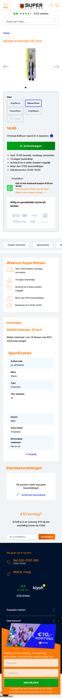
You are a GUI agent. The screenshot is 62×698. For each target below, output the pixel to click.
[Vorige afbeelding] (6, 67)
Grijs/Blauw (33, 111)
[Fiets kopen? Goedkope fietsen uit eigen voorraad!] (31, 7)
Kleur (9, 97)
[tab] (25, 87)
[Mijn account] (51, 7)
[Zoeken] (55, 21)
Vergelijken (17, 178)
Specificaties (43, 245)
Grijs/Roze (15, 103)
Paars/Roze (15, 111)
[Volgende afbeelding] (56, 67)
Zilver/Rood (15, 118)
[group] (31, 64)
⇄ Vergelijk (31, 454)
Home (6, 33)
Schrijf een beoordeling (33, 495)
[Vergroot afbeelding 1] (31, 64)
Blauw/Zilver (33, 103)
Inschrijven (47, 536)
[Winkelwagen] (57, 7)
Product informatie (16, 245)
